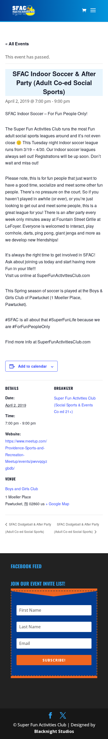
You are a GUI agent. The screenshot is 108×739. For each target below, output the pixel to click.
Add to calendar (32, 366)
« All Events (17, 44)
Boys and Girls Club (21, 488)
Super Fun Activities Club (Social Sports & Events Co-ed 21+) (75, 404)
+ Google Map (57, 503)
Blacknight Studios (54, 731)
